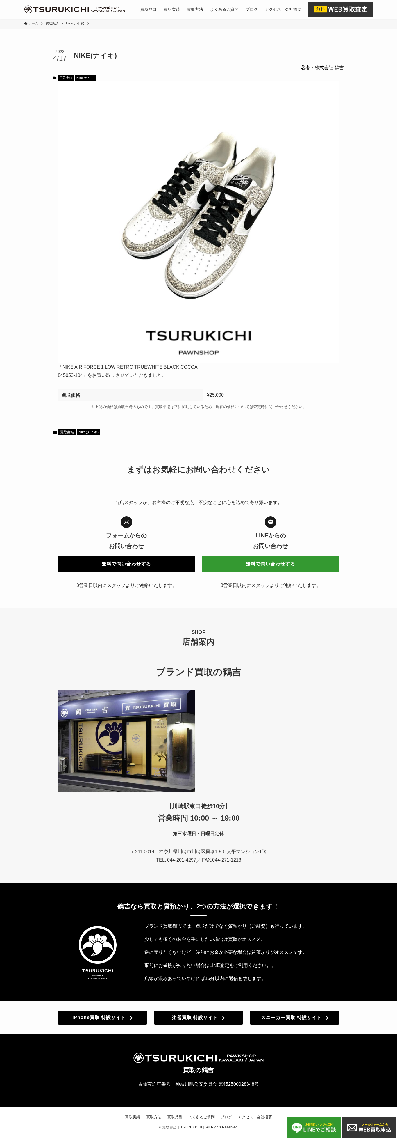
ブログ (226, 1117)
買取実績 (66, 77)
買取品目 (174, 1117)
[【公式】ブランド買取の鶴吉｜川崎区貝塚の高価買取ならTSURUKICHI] (74, 9)
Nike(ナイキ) (85, 77)
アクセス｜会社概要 (255, 1117)
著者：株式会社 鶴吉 (322, 67)
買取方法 (153, 1117)
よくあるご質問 (201, 1117)
